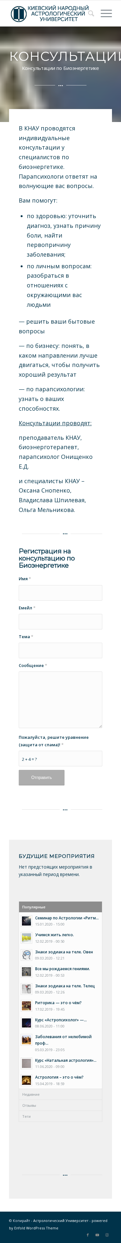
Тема (26, 636)
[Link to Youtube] (97, 1235)
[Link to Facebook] (88, 1235)
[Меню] (103, 13)
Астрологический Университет (60, 1220)
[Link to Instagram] (107, 1235)
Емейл (27, 608)
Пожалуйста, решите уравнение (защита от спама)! (54, 741)
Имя (25, 579)
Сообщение (33, 665)
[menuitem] (88, 13)
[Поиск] (88, 13)
